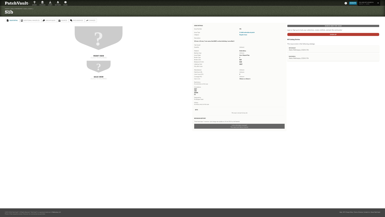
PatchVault (17, 3)
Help (340, 212)
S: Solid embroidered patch (247, 32)
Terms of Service (358, 212)
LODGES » (8, 8)
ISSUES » (30, 8)
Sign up (361, 4)
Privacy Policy (349, 212)
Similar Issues (50, 20)
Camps (50, 5)
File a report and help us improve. (239, 127)
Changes (92, 20)
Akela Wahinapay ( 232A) (19, 8)
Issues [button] (65, 5)
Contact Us (367, 212)
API (344, 212)
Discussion (78, 20)
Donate (353, 3)
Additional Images (32, 20)
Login (367, 4)
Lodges (34, 5)
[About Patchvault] (346, 3)
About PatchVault (375, 212)
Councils (42, 5)
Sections (58, 5)
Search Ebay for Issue (333, 26)
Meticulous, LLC (56, 212)
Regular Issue (243, 34)
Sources (64, 20)
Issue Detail (13, 20)
